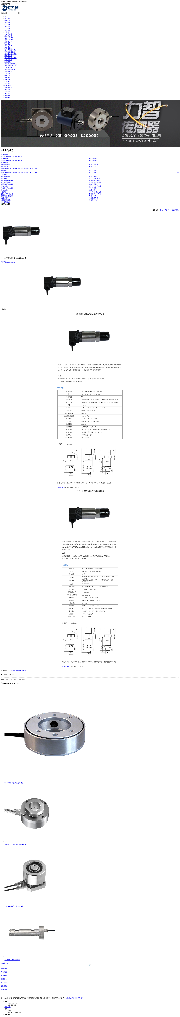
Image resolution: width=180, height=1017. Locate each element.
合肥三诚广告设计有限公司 (75, 998)
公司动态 (7, 81)
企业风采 (7, 30)
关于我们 (7, 18)
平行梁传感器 (9, 46)
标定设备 (7, 93)
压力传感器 (8, 60)
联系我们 (7, 97)
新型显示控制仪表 (10, 66)
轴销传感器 (8, 36)
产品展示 (7, 32)
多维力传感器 (9, 38)
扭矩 (7, 679)
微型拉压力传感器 (10, 54)
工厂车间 (7, 28)
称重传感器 (8, 42)
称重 (23, 679)
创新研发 (7, 20)
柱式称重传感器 (18, 168)
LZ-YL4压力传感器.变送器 (17, 670)
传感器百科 (8, 87)
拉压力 (19, 679)
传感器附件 (8, 67)
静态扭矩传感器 (17, 156)
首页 (6, 16)
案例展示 (7, 77)
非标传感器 (8, 56)
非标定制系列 (9, 71)
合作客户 (7, 75)
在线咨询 (4, 262)
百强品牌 (7, 22)
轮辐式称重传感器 (7, 168)
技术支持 (7, 85)
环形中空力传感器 (10, 58)
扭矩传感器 (8, 34)
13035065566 (11, 262)
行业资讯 (7, 83)
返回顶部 (7, 1014)
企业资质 (7, 26)
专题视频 (7, 95)
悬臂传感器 (8, 48)
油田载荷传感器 (9, 69)
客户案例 (7, 73)
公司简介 (7, 24)
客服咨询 (7, 1007)
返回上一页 (4, 963)
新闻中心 (7, 79)
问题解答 (7, 89)
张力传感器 (8, 44)
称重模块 (7, 62)
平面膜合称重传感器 (31, 168)
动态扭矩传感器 (6, 156)
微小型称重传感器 (10, 50)
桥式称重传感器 (9, 52)
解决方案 (7, 91)
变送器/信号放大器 (10, 64)
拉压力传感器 (9, 40)
